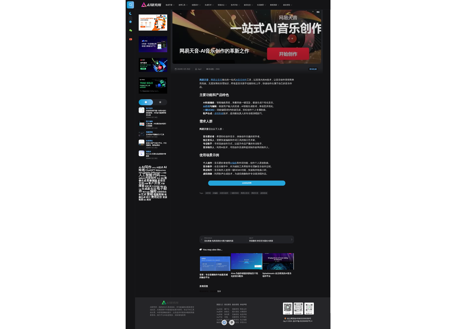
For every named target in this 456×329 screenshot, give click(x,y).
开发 (157, 183)
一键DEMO (208, 110)
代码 (156, 175)
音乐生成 (313, 69)
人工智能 (145, 175)
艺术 (143, 194)
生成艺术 (208, 5)
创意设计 (195, 5)
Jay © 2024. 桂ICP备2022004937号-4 (297, 321)
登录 (219, 291)
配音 (149, 199)
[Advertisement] (247, 219)
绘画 (148, 192)
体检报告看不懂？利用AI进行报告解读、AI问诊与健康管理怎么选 (156, 113)
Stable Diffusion (152, 172)
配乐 (145, 200)
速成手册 (169, 5)
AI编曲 (233, 163)
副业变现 (286, 5)
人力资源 (163, 173)
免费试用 (142, 178)
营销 (150, 194)
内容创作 (150, 177)
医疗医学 (149, 108)
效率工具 (182, 5)
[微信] (130, 30)
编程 (153, 191)
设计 (148, 197)
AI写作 (147, 167)
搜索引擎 (148, 186)
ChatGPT (150, 170)
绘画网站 (149, 141)
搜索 (141, 185)
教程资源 (273, 5)
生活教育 (260, 5)
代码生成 (163, 175)
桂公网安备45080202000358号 (298, 318)
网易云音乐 (216, 80)
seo (141, 172)
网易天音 (204, 80)
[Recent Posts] (146, 102)
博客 (162, 178)
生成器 (146, 188)
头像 (146, 183)
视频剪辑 (149, 132)
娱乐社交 (247, 5)
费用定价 (156, 197)
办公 (158, 178)
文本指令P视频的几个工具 (155, 134)
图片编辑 (149, 121)
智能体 (148, 151)
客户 (151, 183)
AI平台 (154, 167)
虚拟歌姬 (218, 113)
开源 (163, 183)
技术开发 (234, 5)
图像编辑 (152, 180)
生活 (153, 188)
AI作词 (206, 106)
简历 (144, 192)
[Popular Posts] (160, 102)
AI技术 (159, 167)
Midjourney (161, 170)
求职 (161, 186)
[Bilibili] (130, 39)
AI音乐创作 (241, 80)
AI (140, 167)
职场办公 (221, 5)
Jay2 (199, 69)
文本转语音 (156, 186)
